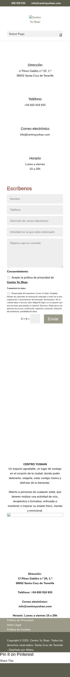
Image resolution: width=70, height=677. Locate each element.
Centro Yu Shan (17, 282)
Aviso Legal (14, 624)
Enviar (53, 319)
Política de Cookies (19, 629)
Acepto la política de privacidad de (30, 280)
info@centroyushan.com (35, 606)
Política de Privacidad (20, 620)
